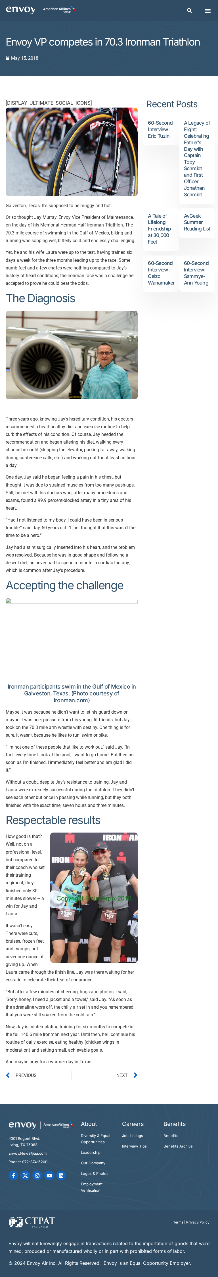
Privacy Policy (197, 1222)
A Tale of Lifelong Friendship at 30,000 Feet (159, 229)
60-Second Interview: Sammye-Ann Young (196, 273)
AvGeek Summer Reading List (197, 222)
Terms (178, 1222)
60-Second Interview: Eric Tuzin (160, 129)
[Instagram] (37, 1175)
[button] (189, 10)
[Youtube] (49, 1175)
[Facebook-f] (13, 1175)
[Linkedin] (61, 1175)
